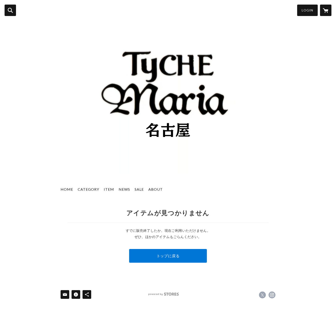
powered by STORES (163, 294)
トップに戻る (168, 256)
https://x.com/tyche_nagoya (262, 295)
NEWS (124, 189)
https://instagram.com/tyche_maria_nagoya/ (272, 295)
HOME (67, 189)
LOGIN (307, 10)
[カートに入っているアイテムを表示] (325, 10)
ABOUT (155, 189)
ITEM (109, 189)
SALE (139, 189)
